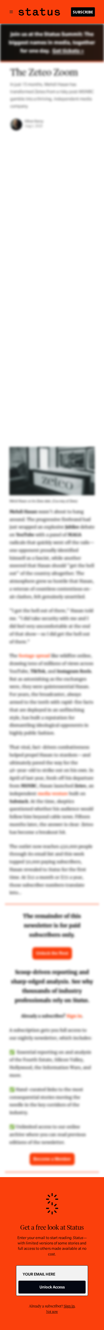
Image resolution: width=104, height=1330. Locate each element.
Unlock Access (52, 1287)
